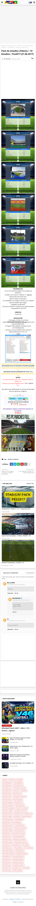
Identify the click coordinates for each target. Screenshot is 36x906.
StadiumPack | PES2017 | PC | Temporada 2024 (16, 509)
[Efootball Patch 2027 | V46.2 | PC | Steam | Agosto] (18, 712)
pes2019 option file (19, 836)
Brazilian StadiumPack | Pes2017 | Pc (13, 562)
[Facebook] (11, 464)
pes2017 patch (20, 805)
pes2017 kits (19, 802)
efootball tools (7, 790)
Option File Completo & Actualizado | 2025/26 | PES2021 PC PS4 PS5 (20, 755)
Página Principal (6, 46)
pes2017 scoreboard (23, 808)
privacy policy (7, 871)
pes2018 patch (20, 825)
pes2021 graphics (19, 859)
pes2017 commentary (20, 796)
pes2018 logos (17, 822)
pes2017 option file (8, 805)
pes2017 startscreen (22, 811)
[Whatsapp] (18, 464)
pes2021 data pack (19, 856)
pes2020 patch (20, 851)
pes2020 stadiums (22, 853)
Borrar (16, 593)
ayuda (5, 779)
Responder (10, 593)
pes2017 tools (19, 813)
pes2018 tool (7, 833)
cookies (20, 779)
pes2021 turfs (18, 868)
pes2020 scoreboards (9, 853)
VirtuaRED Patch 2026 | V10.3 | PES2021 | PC (21, 763)
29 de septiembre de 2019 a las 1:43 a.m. (16, 620)
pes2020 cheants (8, 848)
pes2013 (24, 790)
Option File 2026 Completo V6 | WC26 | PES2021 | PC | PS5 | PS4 (20, 738)
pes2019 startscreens (22, 842)
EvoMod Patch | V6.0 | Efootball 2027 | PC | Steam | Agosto (21, 747)
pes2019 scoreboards (20, 839)
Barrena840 (11, 583)
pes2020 (26, 845)
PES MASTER (16, 598)
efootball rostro (8, 788)
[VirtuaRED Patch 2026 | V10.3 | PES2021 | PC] (5, 765)
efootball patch (7, 785)
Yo (8, 619)
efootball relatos (19, 785)
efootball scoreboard (20, 788)
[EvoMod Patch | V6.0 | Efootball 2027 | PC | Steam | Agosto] (5, 749)
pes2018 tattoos (20, 831)
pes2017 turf (29, 813)
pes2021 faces (7, 859)
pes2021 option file (18, 862)
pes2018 (18, 816)
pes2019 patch (7, 839)
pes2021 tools (7, 868)
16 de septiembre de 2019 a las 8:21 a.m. (21, 600)
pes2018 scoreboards (21, 828)
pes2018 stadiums (8, 831)
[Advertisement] (18, 24)
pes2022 (27, 868)
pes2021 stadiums (19, 865)
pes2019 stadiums (8, 842)
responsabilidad (18, 871)
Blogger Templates (15, 899)
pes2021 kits (7, 862)
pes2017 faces (7, 799)
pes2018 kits (7, 822)
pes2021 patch (7, 865)
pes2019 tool (7, 845)
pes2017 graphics (8, 802)
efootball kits (19, 782)
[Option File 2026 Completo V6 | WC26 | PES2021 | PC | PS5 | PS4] (5, 740)
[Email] (25, 464)
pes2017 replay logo (9, 808)
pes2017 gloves (18, 799)
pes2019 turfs (17, 845)
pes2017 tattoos (8, 813)
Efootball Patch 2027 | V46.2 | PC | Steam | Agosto (16, 729)
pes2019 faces (7, 836)
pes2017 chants (8, 796)
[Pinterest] (22, 464)
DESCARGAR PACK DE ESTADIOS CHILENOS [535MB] (18, 366)
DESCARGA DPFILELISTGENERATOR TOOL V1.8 (18, 372)
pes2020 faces (19, 848)
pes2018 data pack (8, 819)
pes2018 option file (8, 825)
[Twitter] (15, 464)
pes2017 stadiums (17, 46)
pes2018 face (20, 819)
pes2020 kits (30, 848)
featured (17, 790)
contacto (13, 779)
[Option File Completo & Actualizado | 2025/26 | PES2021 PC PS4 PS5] (5, 757)
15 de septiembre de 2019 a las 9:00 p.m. (16, 584)
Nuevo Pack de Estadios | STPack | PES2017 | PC (16, 535)
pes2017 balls (7, 793)
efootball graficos (8, 782)
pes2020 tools (7, 856)
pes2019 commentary (19, 833)
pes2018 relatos (8, 828)
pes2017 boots (18, 793)
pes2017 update (8, 816)
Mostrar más (30, 483)
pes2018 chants (27, 816)
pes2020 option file (8, 851)
